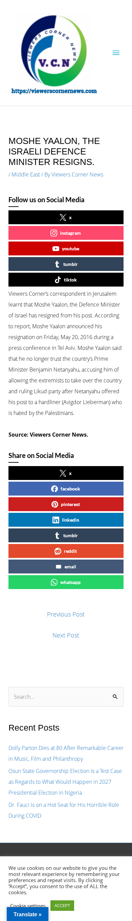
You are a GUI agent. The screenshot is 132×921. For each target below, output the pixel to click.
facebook (70, 488)
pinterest (70, 504)
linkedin (70, 520)
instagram (70, 233)
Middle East (26, 174)
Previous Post (66, 614)
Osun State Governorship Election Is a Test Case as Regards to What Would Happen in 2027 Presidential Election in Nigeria (65, 781)
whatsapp (70, 582)
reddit (70, 551)
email (70, 566)
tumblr (70, 264)
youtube (70, 248)
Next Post (65, 635)
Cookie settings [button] (27, 906)
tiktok (70, 279)
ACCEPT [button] (62, 905)
